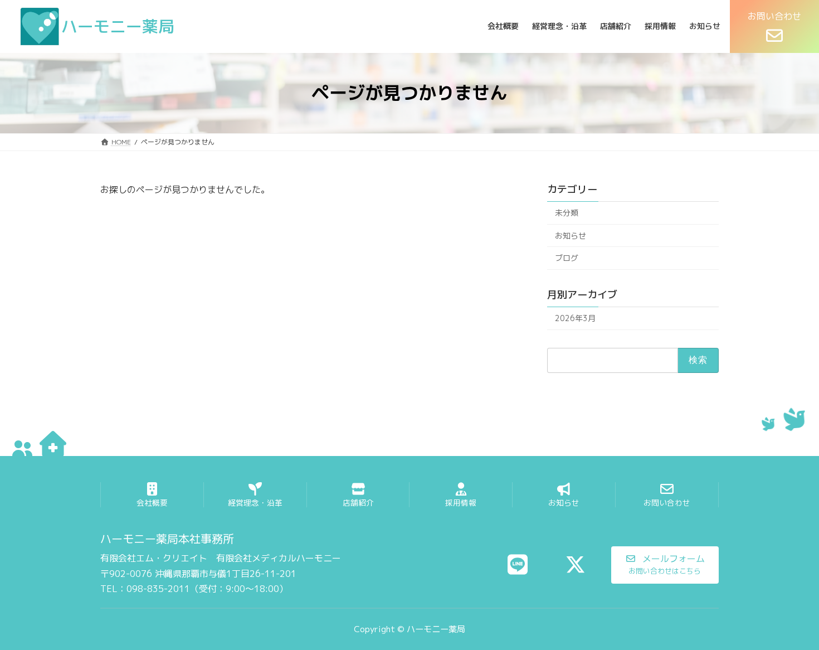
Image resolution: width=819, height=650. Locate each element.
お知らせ (570, 235)
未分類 (566, 212)
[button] (665, 565)
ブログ (566, 258)
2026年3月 (575, 318)
